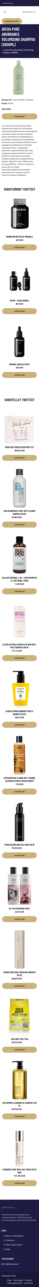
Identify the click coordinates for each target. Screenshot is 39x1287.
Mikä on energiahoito (14, 1236)
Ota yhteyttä (18, 1280)
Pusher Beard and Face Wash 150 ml (19, 844)
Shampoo (30, 100)
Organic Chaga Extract (19, 364)
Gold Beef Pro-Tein (19, 1039)
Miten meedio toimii (14, 1245)
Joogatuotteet (12, 21)
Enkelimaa (10, 1240)
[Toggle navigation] (4, 12)
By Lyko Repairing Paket (19, 908)
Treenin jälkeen (18, 100)
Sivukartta (28, 1283)
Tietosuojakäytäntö (14, 1283)
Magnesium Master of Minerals (19, 236)
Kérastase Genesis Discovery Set (19, 447)
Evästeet (28, 1280)
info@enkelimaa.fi (7, 3)
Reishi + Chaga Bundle (19, 300)
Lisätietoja (19, 116)
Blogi (8, 1249)
